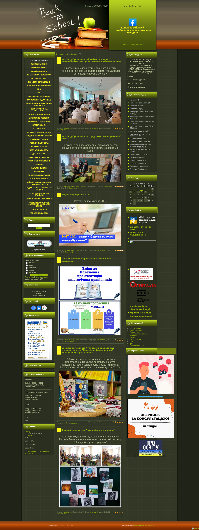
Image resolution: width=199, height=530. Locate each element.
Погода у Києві (30, 451)
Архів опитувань (41, 277)
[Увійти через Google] (44, 307)
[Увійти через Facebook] (39, 308)
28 (149, 201)
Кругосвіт (133, 338)
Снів (131, 341)
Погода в (32, 435)
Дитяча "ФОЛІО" (136, 339)
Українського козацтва (139, 334)
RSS (139, 6)
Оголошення (135, 109)
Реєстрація (134, 45)
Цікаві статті (68, 128)
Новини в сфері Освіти (71, 250)
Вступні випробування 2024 (75, 195)
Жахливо (32, 273)
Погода (27, 432)
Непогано (32, 268)
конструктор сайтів (141, 525)
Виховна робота (136, 139)
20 (145, 198)
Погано (31, 270)
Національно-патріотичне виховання (76, 422)
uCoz (152, 525)
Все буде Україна (137, 169)
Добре (31, 265)
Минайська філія (138, 306)
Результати (29, 277)
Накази (133, 100)
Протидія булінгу (136, 157)
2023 (66, 54)
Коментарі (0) (61, 130)
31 (134, 204)
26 (142, 201)
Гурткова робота (136, 160)
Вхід (141, 45)
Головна (125, 45)
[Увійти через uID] (33, 308)
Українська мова (136, 330)
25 (138, 201)
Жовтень (73, 54)
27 (145, 201)
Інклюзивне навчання (138, 131)
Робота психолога (137, 163)
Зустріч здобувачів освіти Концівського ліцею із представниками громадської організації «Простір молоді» (91, 60)
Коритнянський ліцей (140, 313)
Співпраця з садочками (139, 166)
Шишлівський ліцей (140, 309)
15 (152, 195)
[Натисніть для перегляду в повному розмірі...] (90, 122)
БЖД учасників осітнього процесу (75, 186)
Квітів (132, 343)
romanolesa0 (94, 128)
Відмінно (32, 263)
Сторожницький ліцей (141, 316)
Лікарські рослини (137, 345)
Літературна (134, 332)
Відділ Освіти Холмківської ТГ (138, 233)
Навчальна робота (137, 154)
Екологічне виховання (138, 142)
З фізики (133, 336)
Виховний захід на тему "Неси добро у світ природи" (88, 430)
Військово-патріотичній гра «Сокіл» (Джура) (140, 145)
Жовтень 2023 (141, 183)
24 (134, 201)
